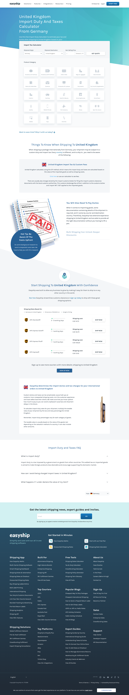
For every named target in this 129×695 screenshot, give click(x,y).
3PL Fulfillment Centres (18, 638)
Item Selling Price (70, 50)
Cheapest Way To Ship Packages (76, 593)
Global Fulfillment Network (19, 631)
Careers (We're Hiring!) (101, 576)
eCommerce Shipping (45, 561)
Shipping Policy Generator (74, 573)
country (59, 152)
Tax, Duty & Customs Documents (21, 595)
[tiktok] (112, 677)
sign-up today (75, 298)
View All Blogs (70, 620)
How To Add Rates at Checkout (76, 648)
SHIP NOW (98, 320)
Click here (53, 176)
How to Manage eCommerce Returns (78, 652)
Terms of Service (84, 682)
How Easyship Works (17, 561)
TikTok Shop (42, 659)
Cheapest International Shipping (76, 597)
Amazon (40, 644)
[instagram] (100, 677)
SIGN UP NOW (64, 370)
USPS (39, 593)
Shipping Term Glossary (73, 576)
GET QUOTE (96, 53)
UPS (39, 597)
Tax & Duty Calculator (73, 565)
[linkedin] (104, 677)
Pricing (68, 4)
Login (103, 4)
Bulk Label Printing (16, 588)
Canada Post (42, 608)
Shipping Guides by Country (75, 633)
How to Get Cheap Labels (73, 605)
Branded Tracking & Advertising (21, 603)
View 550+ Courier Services (47, 620)
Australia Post (42, 612)
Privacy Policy (95, 682)
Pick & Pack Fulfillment (18, 635)
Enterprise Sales (99, 618)
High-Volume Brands (45, 565)
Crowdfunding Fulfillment (19, 642)
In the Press (97, 573)
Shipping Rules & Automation (20, 573)
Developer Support (99, 638)
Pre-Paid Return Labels (17, 606)
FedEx (40, 601)
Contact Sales (98, 614)
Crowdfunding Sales (100, 621)
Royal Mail (41, 616)
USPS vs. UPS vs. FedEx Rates (75, 608)
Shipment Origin (29, 50)
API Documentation (100, 642)
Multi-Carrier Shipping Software (21, 565)
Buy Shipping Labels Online (19, 584)
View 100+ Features (16, 618)
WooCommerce (43, 637)
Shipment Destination (51, 50)
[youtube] (108, 677)
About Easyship (98, 561)
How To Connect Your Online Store (77, 644)
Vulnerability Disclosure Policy (110, 682)
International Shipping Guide (75, 637)
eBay (39, 648)
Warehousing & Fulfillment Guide (77, 655)
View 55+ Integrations (45, 663)
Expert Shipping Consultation (20, 646)
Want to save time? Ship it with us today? (36, 132)
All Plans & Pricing (99, 597)
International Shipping (18, 591)
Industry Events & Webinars (75, 659)
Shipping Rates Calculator (74, 561)
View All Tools (70, 580)
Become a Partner (99, 601)
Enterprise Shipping (45, 569)
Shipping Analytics (16, 610)
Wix (39, 655)
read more (88, 690)
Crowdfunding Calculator (74, 569)
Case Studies (97, 565)
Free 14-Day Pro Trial (100, 593)
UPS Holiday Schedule (73, 612)
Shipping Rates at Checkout (19, 576)
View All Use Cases (44, 580)
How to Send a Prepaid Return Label (77, 601)
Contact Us (97, 580)
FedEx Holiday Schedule (73, 616)
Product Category (30, 62)
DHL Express (42, 605)
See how (32, 298)
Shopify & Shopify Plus (46, 633)
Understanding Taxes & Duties (76, 640)
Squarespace (42, 640)
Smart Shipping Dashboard (19, 569)
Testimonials (97, 569)
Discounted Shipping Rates (19, 580)
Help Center (97, 635)
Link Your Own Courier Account (20, 599)
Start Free (113, 4)
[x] (118, 677)
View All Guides (70, 663)
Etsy (39, 652)
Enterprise (95, 4)
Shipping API (14, 614)
